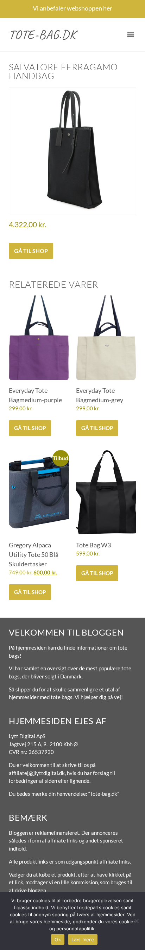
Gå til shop (31, 250)
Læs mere (82, 939)
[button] (130, 34)
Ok (58, 939)
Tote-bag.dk (42, 34)
